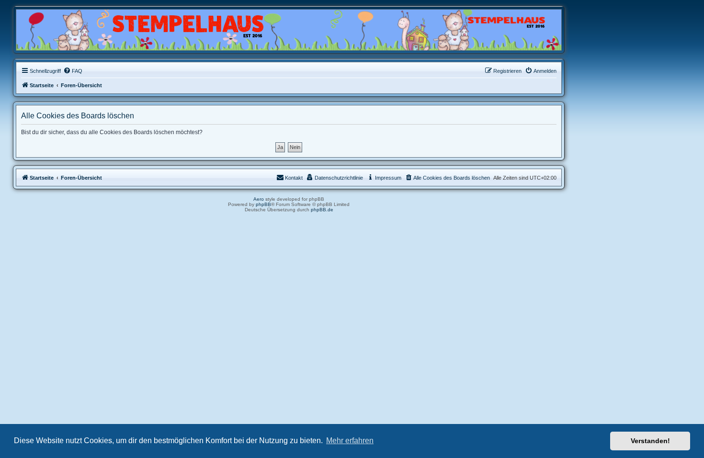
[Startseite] (62, 27)
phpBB (263, 204)
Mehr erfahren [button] (350, 440)
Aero (258, 199)
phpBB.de (322, 209)
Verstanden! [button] (650, 441)
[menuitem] (72, 71)
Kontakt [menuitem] (294, 178)
